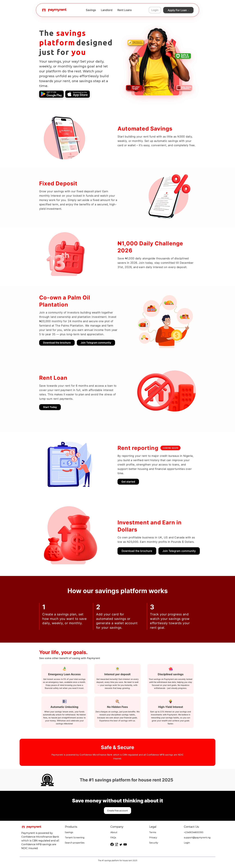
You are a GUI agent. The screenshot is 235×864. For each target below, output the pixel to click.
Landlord (106, 10)
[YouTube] (125, 844)
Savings (91, 10)
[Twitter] (120, 844)
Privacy (153, 837)
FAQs (113, 837)
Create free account (117, 810)
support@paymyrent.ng (197, 837)
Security (153, 842)
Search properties (74, 842)
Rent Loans (124, 10)
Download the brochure (57, 342)
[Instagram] (116, 844)
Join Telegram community (96, 342)
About (113, 832)
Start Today (50, 407)
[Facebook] (112, 844)
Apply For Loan (177, 10)
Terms (152, 832)
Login (154, 10)
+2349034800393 (193, 832)
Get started (128, 481)
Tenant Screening (74, 837)
